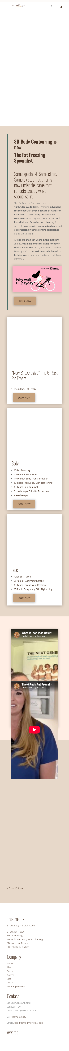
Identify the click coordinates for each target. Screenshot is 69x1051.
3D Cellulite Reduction (18, 946)
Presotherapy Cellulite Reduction (31, 491)
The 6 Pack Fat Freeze (25, 388)
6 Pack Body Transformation (21, 925)
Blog (9, 978)
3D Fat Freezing (22, 470)
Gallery (10, 974)
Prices (10, 971)
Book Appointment (16, 986)
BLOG (41, 800)
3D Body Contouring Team (26, 858)
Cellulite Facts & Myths (22, 794)
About (10, 967)
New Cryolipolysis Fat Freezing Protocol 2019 (31, 849)
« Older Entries (15, 888)
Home (10, 963)
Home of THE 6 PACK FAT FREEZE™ (29, 18)
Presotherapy (21, 495)
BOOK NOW (18, 122)
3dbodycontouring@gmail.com (28, 1022)
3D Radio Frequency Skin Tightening (33, 482)
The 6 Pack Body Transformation (31, 478)
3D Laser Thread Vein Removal (30, 584)
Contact (11, 982)
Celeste (17, 800)
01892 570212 (19, 1016)
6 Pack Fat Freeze (16, 931)
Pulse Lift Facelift (23, 576)
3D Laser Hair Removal (26, 486)
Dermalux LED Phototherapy (29, 580)
